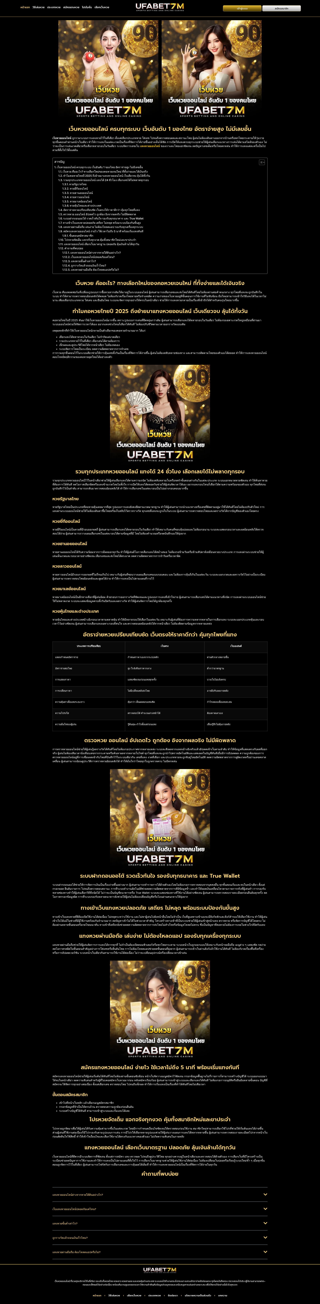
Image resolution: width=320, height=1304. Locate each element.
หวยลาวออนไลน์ (79, 197)
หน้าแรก (25, 7)
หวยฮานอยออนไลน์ (81, 193)
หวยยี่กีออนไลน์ (79, 188)
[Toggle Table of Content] (260, 162)
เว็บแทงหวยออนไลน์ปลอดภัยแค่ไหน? (92, 257)
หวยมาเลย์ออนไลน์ (81, 201)
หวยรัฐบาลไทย (77, 184)
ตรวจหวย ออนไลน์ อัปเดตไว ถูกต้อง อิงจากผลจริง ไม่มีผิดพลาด (99, 214)
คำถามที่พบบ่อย (73, 248)
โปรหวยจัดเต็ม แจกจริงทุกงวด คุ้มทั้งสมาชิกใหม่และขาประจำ (100, 239)
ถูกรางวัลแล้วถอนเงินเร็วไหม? (88, 265)
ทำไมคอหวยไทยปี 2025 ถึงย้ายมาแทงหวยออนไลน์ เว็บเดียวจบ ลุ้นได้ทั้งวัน (106, 175)
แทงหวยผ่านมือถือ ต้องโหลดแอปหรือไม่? (95, 269)
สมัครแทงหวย (71, 7)
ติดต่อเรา (173, 1295)
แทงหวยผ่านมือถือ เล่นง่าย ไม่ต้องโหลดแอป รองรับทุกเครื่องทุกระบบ (103, 227)
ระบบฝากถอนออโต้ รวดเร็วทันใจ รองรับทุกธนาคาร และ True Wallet (103, 218)
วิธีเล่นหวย (38, 7)
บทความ (222, 1295)
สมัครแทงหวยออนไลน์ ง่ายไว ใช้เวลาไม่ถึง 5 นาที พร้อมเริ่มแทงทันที (103, 231)
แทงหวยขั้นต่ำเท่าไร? (83, 261)
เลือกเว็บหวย (101, 7)
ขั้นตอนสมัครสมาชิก (81, 235)
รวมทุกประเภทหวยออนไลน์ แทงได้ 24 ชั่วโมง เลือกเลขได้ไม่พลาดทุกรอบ (106, 180)
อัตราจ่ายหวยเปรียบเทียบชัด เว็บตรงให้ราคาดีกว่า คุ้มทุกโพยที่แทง (101, 210)
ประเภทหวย (53, 7)
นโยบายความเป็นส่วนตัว (198, 1295)
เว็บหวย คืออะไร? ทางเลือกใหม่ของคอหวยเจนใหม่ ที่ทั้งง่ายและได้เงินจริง (105, 171)
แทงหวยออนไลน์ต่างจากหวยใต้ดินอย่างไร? (95, 252)
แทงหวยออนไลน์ (150, 146)
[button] (160, 1197)
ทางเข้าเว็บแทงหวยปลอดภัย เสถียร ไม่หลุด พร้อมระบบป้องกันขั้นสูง (102, 222)
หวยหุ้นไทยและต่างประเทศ (85, 205)
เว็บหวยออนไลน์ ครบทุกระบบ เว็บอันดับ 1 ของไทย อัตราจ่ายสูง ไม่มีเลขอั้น (100, 167)
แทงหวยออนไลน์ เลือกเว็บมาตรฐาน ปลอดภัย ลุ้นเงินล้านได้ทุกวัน (101, 244)
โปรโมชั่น (87, 7)
